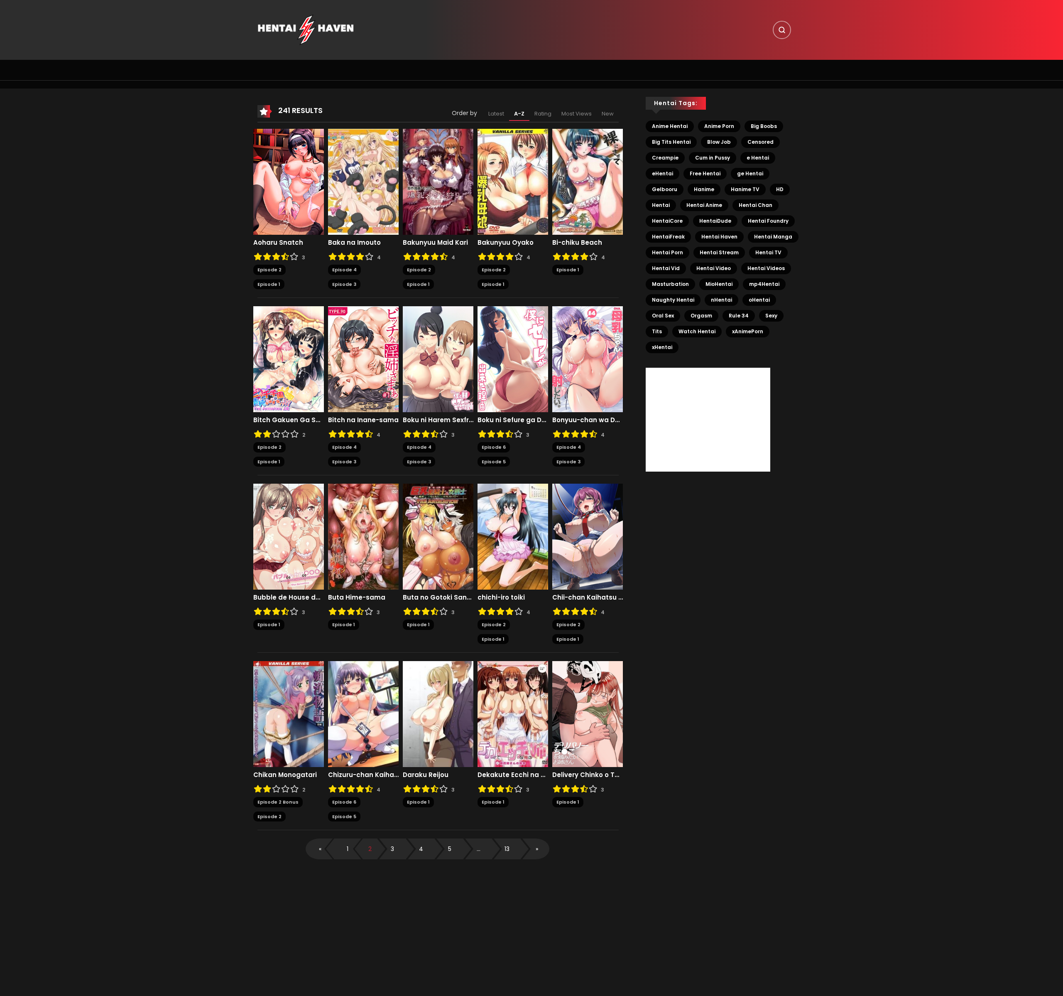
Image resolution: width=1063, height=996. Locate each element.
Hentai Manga (773, 236)
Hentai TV (768, 252)
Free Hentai (705, 173)
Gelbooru (664, 189)
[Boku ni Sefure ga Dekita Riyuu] (513, 359)
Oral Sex (663, 315)
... (478, 849)
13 (507, 849)
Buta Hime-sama (356, 597)
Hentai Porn (667, 252)
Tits (657, 331)
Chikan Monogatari (285, 775)
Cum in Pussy (712, 157)
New (608, 114)
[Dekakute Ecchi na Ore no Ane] (513, 714)
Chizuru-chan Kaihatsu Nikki (363, 775)
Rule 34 (739, 315)
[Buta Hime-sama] (363, 536)
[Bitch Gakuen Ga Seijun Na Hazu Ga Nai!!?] (288, 359)
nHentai (721, 299)
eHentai (662, 173)
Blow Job (719, 141)
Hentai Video (713, 268)
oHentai (759, 299)
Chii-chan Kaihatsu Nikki (587, 597)
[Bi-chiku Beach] (587, 181)
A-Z (519, 114)
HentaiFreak (668, 236)
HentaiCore (667, 220)
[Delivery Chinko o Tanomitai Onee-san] (587, 714)
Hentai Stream (719, 252)
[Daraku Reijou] (438, 714)
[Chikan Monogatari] (288, 714)
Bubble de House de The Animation (288, 597)
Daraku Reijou (425, 775)
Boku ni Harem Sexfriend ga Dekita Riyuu (438, 420)
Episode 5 (494, 461)
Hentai (661, 205)
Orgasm (701, 315)
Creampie (665, 157)
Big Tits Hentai (671, 141)
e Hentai (758, 157)
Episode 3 (344, 284)
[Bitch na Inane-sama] (363, 359)
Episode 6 (494, 447)
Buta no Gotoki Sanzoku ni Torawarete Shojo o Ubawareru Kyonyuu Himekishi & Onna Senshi (438, 597)
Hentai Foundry (768, 220)
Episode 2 (269, 269)
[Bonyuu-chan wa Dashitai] (587, 359)
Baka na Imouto (354, 242)
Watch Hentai (696, 331)
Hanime (704, 189)
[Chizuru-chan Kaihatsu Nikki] (363, 714)
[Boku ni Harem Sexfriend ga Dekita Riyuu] (438, 359)
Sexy (771, 315)
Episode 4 (344, 269)
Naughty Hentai (673, 299)
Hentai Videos (766, 268)
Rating (542, 114)
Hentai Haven (719, 236)
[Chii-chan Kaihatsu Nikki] (587, 536)
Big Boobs (764, 126)
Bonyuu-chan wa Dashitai (587, 420)
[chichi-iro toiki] (513, 536)
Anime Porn (719, 126)
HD (780, 189)
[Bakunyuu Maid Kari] (438, 181)
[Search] (782, 30)
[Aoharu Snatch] (288, 181)
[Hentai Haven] (305, 29)
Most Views (576, 114)
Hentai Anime (704, 205)
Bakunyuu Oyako (506, 242)
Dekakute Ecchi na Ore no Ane (513, 775)
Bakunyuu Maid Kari (435, 242)
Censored (760, 141)
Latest (496, 114)
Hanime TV (745, 189)
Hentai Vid (666, 268)
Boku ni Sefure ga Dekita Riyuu (513, 420)
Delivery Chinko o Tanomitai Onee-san (587, 775)
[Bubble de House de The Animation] (288, 536)
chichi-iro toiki (501, 597)
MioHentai (718, 284)
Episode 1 (268, 284)
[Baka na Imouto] (363, 181)
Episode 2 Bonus (278, 802)
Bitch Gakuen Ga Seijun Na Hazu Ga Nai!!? (288, 420)
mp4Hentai (764, 284)
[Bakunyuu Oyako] (513, 181)
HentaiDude (715, 220)
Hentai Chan (755, 205)
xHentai (662, 347)
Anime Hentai (670, 126)
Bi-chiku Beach (577, 242)
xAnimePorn (747, 331)
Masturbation (670, 284)
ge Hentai (750, 173)
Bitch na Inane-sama (363, 420)
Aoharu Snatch (278, 242)
